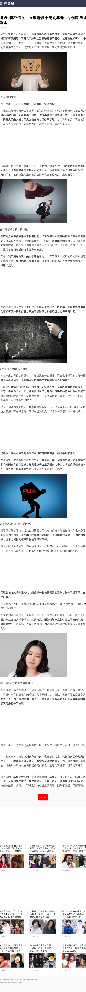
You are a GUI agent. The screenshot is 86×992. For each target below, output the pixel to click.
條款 (13, 983)
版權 (20, 983)
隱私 (16, 983)
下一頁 (43, 797)
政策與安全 (7, 983)
